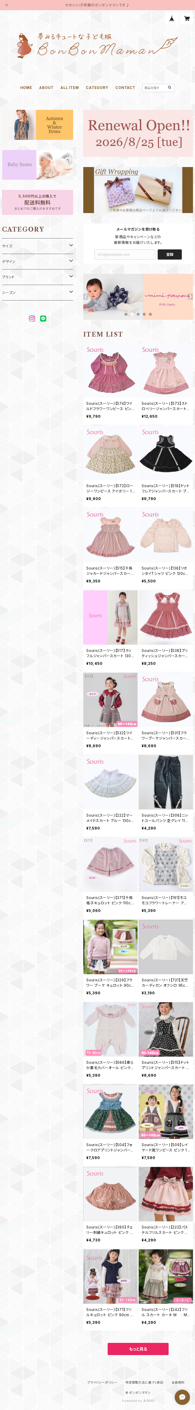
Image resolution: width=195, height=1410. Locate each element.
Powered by (132, 1401)
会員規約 (178, 1382)
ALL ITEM (69, 87)
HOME (26, 87)
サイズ (7, 246)
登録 (169, 254)
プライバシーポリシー (102, 1382)
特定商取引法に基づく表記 (144, 1382)
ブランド (8, 277)
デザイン (8, 261)
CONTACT (125, 87)
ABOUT (46, 87)
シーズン (9, 292)
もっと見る (138, 1349)
